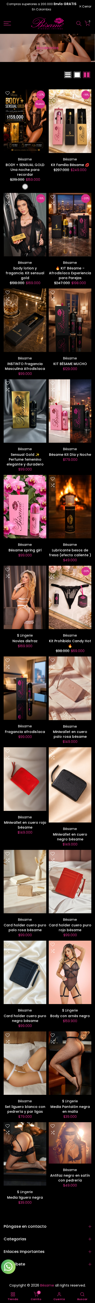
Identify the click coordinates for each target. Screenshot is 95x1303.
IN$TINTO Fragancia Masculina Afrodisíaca (25, 366)
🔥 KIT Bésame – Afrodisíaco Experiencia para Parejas (70, 273)
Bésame (25, 159)
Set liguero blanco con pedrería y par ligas (25, 1109)
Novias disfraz (25, 641)
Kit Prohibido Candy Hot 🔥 (70, 643)
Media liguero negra (25, 1197)
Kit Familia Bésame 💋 (70, 164)
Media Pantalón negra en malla (70, 1109)
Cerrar (86, 6)
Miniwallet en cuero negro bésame (70, 837)
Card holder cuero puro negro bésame (25, 1018)
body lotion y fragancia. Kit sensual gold (25, 273)
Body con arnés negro (70, 1015)
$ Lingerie (25, 635)
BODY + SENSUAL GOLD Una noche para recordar (25, 169)
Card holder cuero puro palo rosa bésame (25, 927)
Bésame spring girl (25, 550)
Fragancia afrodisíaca (25, 731)
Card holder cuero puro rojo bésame (70, 927)
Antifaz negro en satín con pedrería (70, 1178)
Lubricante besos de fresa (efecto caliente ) (70, 552)
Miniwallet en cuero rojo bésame (25, 825)
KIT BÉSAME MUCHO (70, 363)
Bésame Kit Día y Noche (70, 454)
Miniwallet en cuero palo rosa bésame (70, 734)
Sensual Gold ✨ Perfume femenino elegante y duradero (25, 459)
